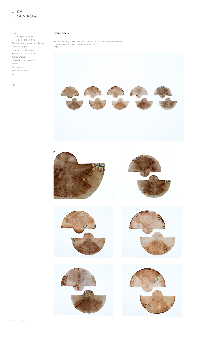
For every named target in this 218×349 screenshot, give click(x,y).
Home (15, 33)
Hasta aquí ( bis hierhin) (23, 40)
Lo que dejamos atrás (22, 36)
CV (13, 74)
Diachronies (17, 67)
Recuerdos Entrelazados (23, 53)
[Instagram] (13, 85)
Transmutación (19, 57)
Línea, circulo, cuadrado (23, 60)
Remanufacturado (20, 70)
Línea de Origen (19, 46)
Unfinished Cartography (23, 50)
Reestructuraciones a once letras (28, 43)
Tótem (15, 63)
